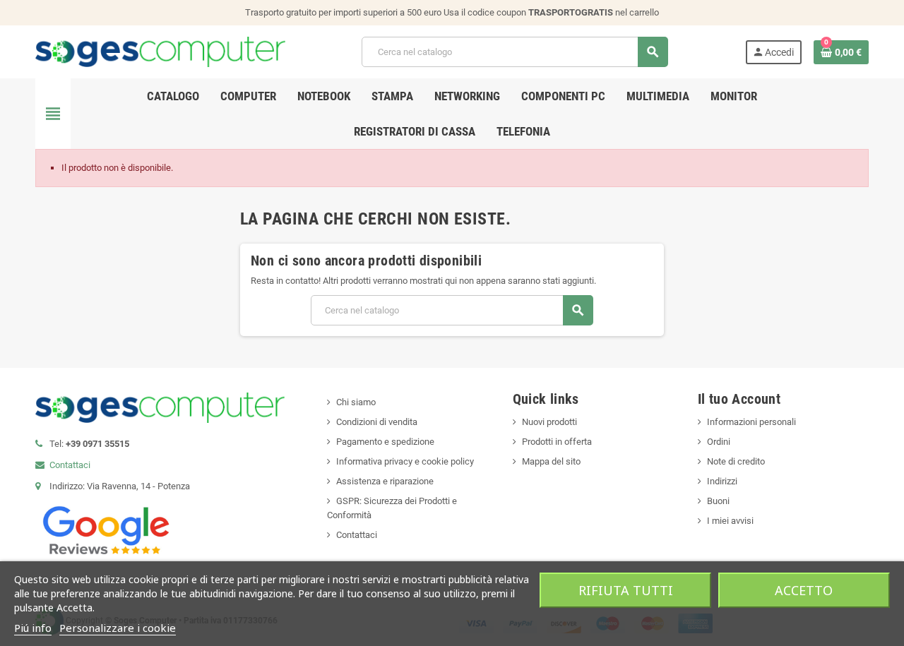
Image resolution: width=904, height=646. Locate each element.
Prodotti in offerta (557, 441)
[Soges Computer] (160, 51)
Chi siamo (356, 402)
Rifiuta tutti (625, 590)
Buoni (718, 501)
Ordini (718, 441)
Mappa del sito (551, 461)
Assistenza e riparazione (385, 481)
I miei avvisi (730, 520)
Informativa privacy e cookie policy (405, 461)
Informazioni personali (751, 422)
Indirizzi (722, 481)
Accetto (804, 590)
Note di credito (736, 461)
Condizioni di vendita (376, 422)
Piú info (33, 628)
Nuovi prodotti (549, 422)
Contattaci (69, 465)
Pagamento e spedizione (385, 441)
